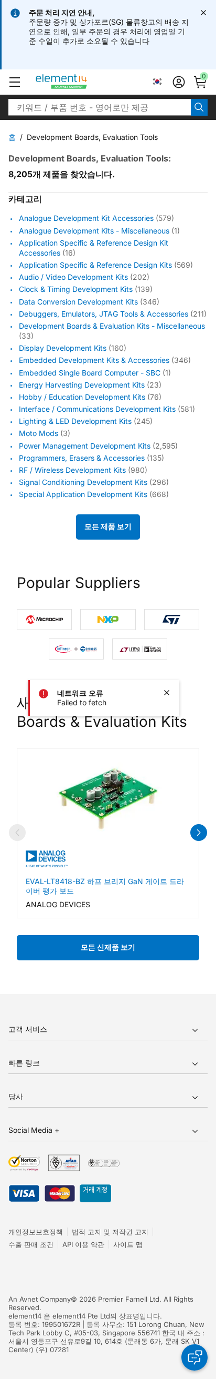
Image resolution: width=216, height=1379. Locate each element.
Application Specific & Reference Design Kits (95, 264)
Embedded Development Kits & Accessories (94, 360)
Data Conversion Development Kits (78, 301)
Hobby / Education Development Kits (82, 396)
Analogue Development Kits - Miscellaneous (94, 230)
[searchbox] (99, 107)
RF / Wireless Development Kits (72, 469)
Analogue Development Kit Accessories (86, 218)
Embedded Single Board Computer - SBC (89, 372)
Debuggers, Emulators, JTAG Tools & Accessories (103, 313)
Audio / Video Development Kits (73, 276)
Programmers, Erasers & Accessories (82, 457)
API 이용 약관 (83, 1244)
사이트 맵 (128, 1244)
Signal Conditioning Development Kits (83, 482)
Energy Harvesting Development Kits (82, 384)
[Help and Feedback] (194, 1357)
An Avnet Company (39, 1299)
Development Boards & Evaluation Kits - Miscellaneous (112, 325)
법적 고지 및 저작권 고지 (110, 1232)
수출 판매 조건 (30, 1244)
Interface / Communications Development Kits (97, 408)
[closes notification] (203, 12)
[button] (14, 82)
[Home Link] (81, 82)
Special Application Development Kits (83, 494)
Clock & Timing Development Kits (76, 289)
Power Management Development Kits (84, 445)
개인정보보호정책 (35, 1232)
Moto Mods (38, 433)
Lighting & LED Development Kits (75, 421)
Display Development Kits (62, 347)
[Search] (199, 107)
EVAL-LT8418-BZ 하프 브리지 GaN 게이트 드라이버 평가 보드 (105, 886)
